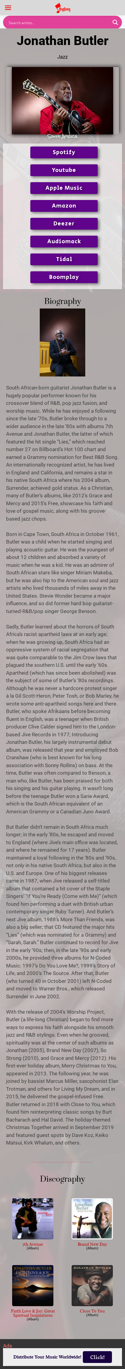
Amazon (64, 206)
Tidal (64, 259)
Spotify (64, 152)
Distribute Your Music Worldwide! (47, 1357)
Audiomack (64, 241)
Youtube (64, 170)
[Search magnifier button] (115, 22)
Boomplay (64, 277)
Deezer (64, 224)
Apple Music (64, 188)
